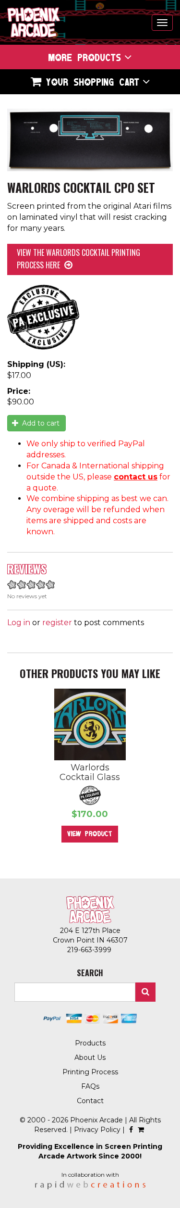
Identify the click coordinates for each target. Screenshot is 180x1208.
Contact (90, 1100)
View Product (89, 833)
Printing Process (90, 1072)
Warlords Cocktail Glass (90, 772)
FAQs (90, 1086)
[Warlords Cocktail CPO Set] (90, 140)
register (57, 622)
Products (90, 1043)
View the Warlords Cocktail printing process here (78, 259)
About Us (90, 1057)
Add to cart (40, 423)
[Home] (33, 22)
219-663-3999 (90, 949)
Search (145, 992)
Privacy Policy (97, 1129)
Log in (18, 622)
